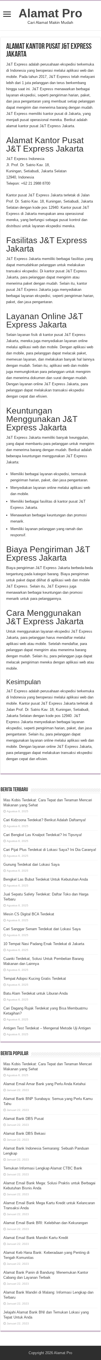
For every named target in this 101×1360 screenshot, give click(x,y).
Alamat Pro (50, 13)
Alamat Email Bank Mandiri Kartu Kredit (35, 1238)
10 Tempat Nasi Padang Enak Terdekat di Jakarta (43, 944)
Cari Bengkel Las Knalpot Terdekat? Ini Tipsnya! (42, 835)
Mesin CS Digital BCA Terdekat (28, 914)
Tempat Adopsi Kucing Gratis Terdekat (34, 978)
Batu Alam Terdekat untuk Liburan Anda (35, 993)
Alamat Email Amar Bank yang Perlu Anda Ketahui (44, 1084)
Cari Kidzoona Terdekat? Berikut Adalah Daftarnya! (44, 820)
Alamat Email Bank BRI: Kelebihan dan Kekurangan (45, 1223)
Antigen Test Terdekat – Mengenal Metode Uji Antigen (47, 1028)
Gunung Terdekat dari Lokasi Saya (31, 864)
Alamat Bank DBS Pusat (23, 1119)
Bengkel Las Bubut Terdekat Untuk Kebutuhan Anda (45, 879)
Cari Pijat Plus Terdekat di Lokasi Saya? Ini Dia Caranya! (49, 850)
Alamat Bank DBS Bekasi (24, 1133)
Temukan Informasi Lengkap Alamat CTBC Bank (42, 1168)
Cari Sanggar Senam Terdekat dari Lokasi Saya (42, 929)
